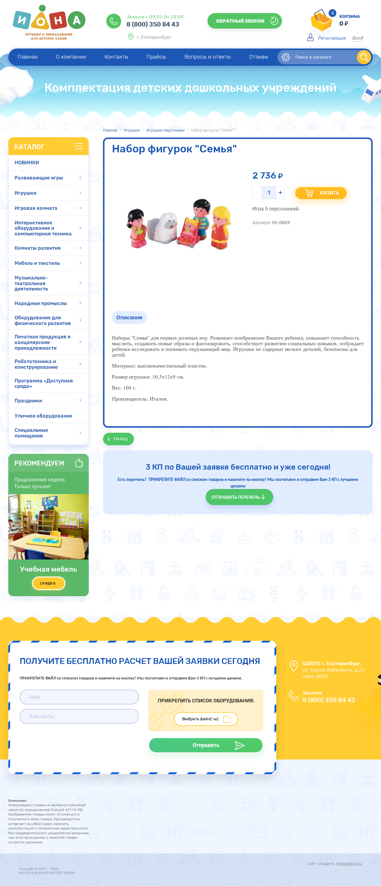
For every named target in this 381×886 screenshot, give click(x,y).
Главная (110, 130)
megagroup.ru (349, 863)
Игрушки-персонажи (165, 130)
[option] (179, 226)
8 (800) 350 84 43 (153, 23)
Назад (121, 438)
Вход (357, 37)
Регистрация (332, 37)
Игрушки (132, 130)
